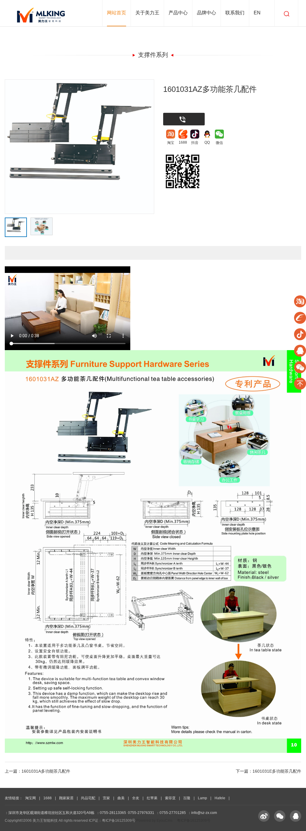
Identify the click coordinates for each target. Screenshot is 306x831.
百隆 (186, 798)
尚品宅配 (88, 798)
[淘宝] (170, 134)
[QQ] (207, 134)
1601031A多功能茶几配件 (46, 771)
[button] (153, 27)
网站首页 (116, 12)
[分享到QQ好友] (295, 816)
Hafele (220, 798)
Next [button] (126, 157)
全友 (135, 798)
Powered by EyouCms (153, 820)
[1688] (182, 134)
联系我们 (234, 12)
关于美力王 (147, 12)
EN (257, 12)
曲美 (121, 798)
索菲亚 (170, 798)
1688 (47, 798)
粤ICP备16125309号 (193, 820)
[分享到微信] (279, 816)
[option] (79, 147)
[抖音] (194, 134)
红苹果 (152, 798)
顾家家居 (66, 798)
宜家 (106, 798)
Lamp (202, 798)
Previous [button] (32, 157)
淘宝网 (30, 798)
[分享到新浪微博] (264, 816)
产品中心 (178, 12)
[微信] (219, 134)
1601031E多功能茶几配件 (277, 771)
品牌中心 (206, 12)
